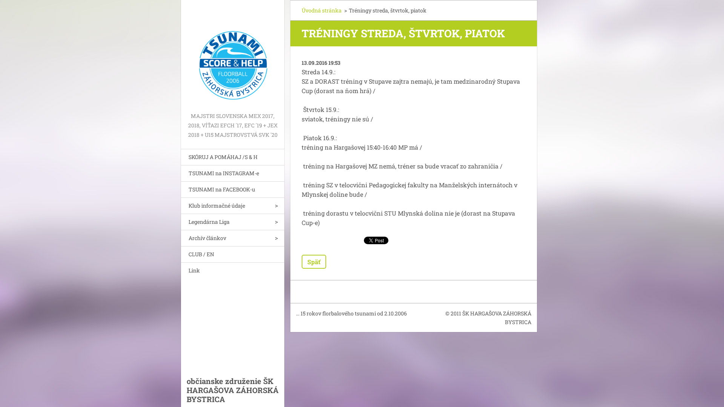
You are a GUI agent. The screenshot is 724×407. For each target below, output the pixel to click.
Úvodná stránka (322, 10)
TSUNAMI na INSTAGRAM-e (224, 173)
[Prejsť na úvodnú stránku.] (232, 55)
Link (194, 270)
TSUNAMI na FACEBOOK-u (222, 189)
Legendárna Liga (209, 221)
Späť (314, 262)
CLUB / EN (201, 254)
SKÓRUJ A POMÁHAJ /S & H (223, 157)
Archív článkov (207, 238)
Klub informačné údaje (217, 205)
